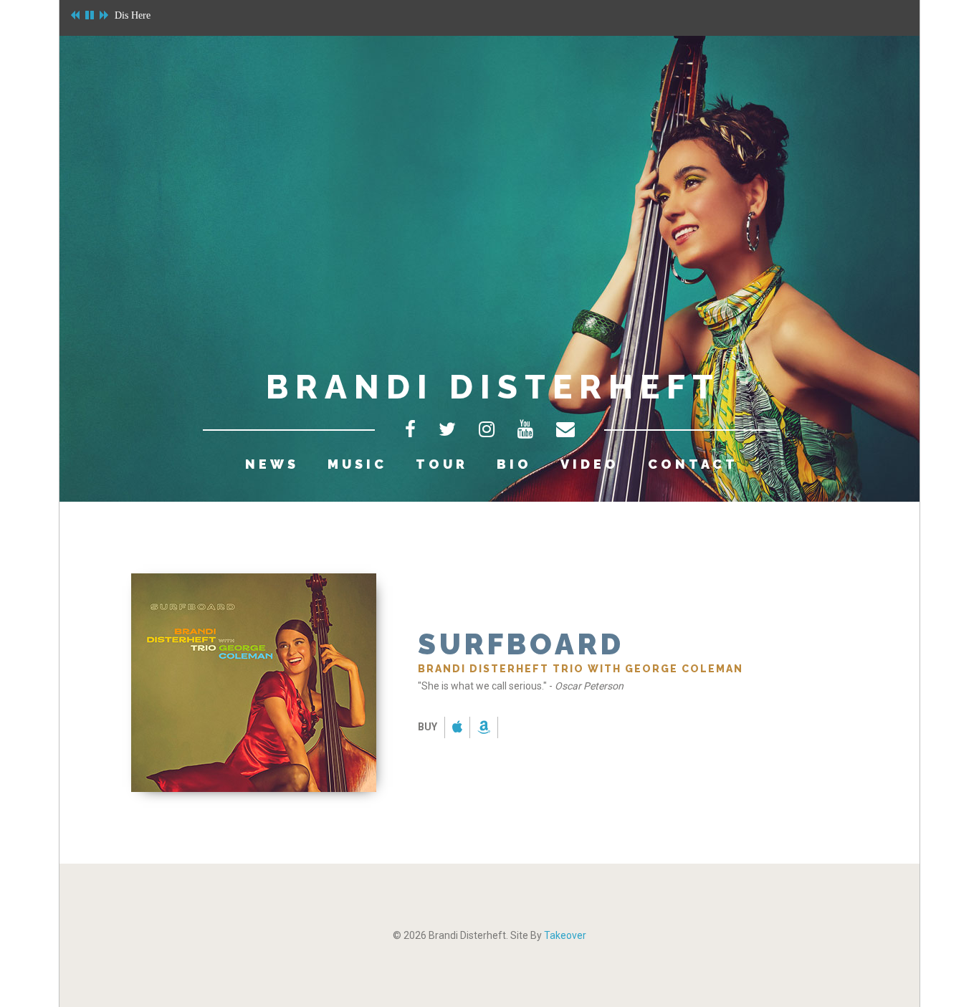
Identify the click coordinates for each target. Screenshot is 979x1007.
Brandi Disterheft (493, 387)
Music (357, 464)
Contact (693, 464)
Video (589, 464)
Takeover (565, 935)
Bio (514, 464)
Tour (442, 464)
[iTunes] (457, 728)
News (272, 464)
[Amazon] (484, 728)
